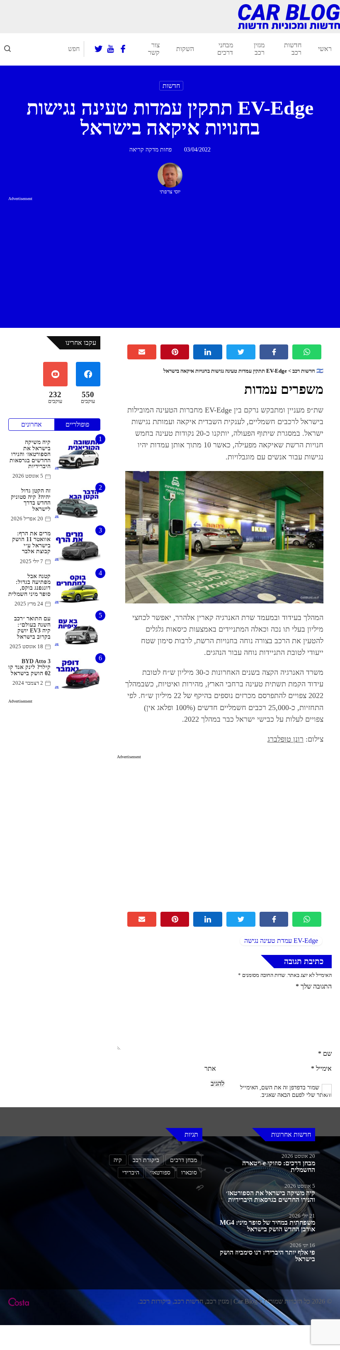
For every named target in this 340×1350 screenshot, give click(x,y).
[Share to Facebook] (274, 351)
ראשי (325, 48)
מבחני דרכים (225, 49)
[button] (7, 49)
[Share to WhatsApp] (306, 351)
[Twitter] (98, 49)
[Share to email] (141, 351)
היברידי (130, 1172)
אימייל (321, 1068)
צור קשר (154, 49)
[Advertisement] (170, 260)
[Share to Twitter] (240, 351)
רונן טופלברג (285, 739)
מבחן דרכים (183, 1160)
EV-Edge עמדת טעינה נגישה (281, 940)
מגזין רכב (259, 49)
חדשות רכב (292, 49)
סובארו (189, 1172)
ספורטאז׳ (160, 1172)
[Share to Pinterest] (174, 351)
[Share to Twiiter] (240, 919)
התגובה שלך (314, 986)
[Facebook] (123, 49)
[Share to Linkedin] (207, 351)
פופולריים (77, 424)
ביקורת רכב (146, 1160)
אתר (210, 1068)
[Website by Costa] (18, 1302)
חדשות (171, 85)
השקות (185, 48)
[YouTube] (110, 49)
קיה (118, 1160)
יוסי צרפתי (170, 192)
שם (325, 1053)
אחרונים (31, 424)
